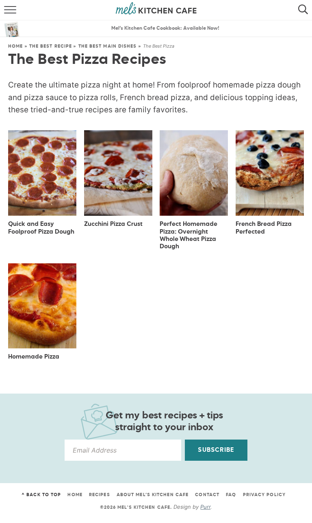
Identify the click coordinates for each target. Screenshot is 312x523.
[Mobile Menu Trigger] (7, 10)
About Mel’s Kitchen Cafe (152, 494)
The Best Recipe (50, 46)
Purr (205, 506)
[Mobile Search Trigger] (305, 10)
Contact (207, 494)
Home (15, 46)
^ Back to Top (41, 494)
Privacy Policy (264, 494)
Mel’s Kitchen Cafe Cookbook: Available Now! (165, 28)
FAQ (231, 494)
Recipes (99, 494)
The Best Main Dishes (107, 46)
